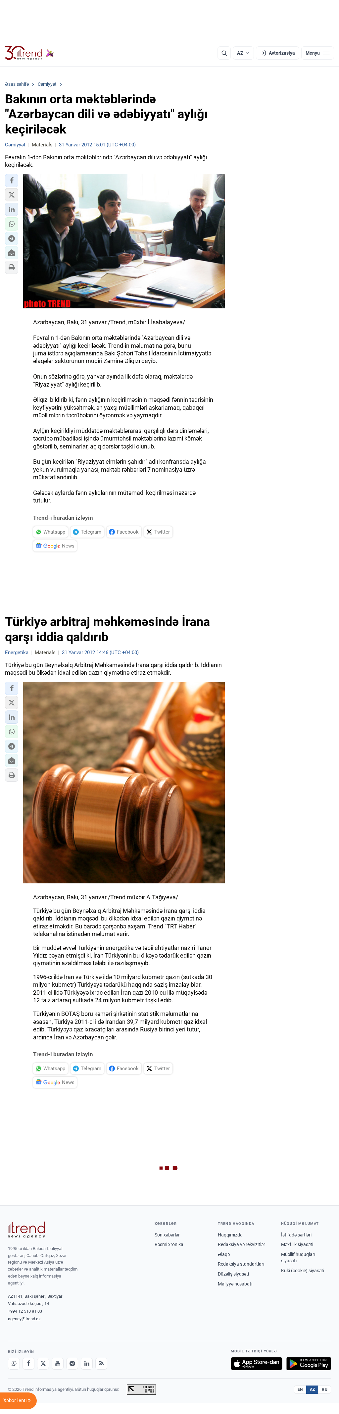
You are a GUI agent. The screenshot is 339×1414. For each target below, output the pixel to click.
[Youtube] (58, 1364)
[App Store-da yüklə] (256, 1363)
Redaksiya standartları (241, 1264)
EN (300, 1389)
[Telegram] (72, 1364)
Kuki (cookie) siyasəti (302, 1270)
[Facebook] (28, 1364)
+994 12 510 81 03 (25, 1311)
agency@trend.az (24, 1318)
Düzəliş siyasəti (233, 1274)
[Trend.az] (29, 53)
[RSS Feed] (101, 1364)
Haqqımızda (230, 1234)
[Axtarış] (224, 53)
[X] (43, 1364)
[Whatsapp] (14, 1364)
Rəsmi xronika (169, 1244)
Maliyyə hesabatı (235, 1283)
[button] (11, 180)
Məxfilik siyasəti (297, 1244)
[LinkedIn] (87, 1364)
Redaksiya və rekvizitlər (241, 1244)
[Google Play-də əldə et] (308, 1363)
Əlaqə (224, 1254)
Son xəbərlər (167, 1234)
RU (324, 1389)
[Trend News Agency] (26, 1230)
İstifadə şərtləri (296, 1234)
